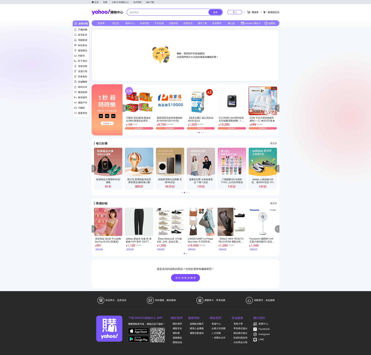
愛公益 (231, 23)
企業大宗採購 (218, 328)
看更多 (273, 143)
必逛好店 (188, 23)
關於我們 (177, 323)
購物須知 (177, 342)
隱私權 (176, 333)
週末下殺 (202, 23)
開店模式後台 (240, 333)
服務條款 (177, 337)
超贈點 (271, 23)
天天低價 (159, 23)
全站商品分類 (240, 342)
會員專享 (216, 23)
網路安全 (177, 328)
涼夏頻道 (173, 23)
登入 (235, 12)
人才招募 (216, 333)
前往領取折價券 (186, 277)
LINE (261, 339)
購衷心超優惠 (197, 328)
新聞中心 (263, 323)
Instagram (264, 334)
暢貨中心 (130, 23)
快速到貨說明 (240, 337)
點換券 (101, 23)
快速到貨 (144, 23)
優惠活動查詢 (197, 333)
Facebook (264, 329)
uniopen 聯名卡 (253, 23)
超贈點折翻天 (197, 323)
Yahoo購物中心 (107, 12)
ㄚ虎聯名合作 (218, 337)
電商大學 (238, 323)
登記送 (115, 23)
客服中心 (216, 323)
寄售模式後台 (240, 328)
